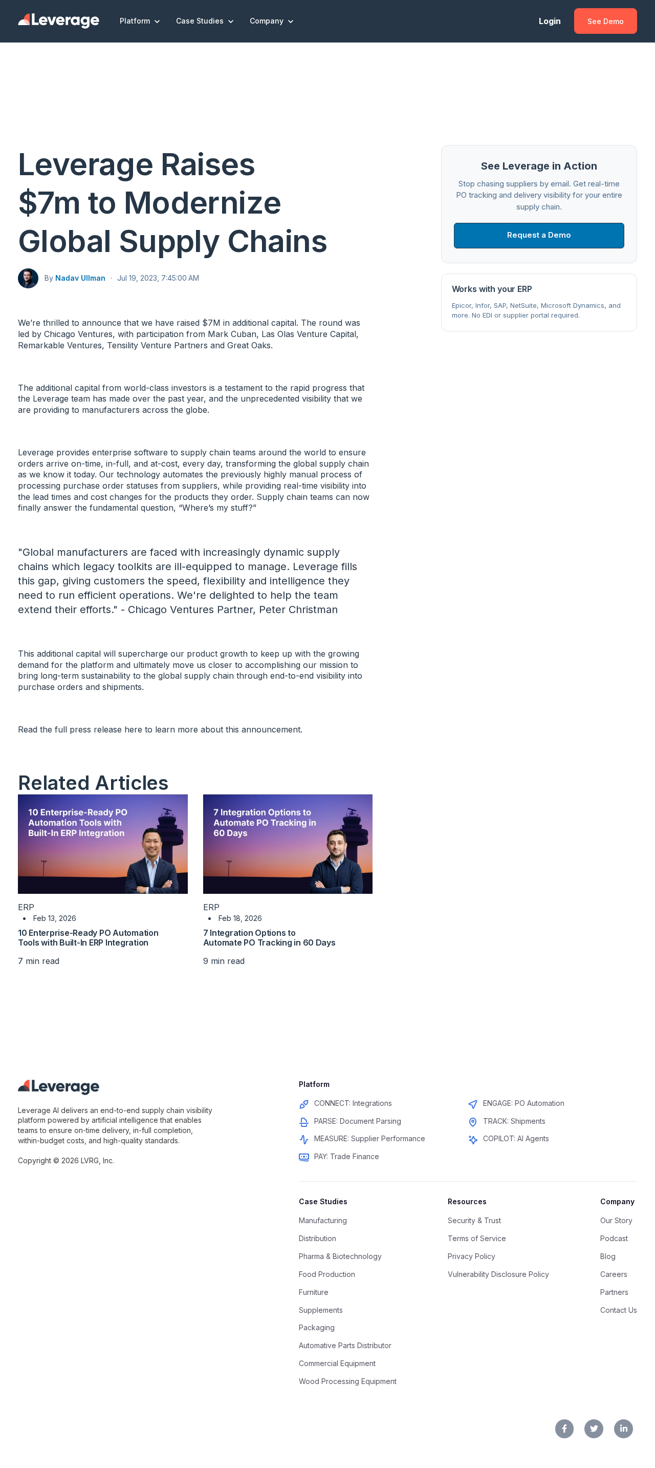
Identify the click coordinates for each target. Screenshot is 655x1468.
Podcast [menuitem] (614, 1238)
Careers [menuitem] (613, 1274)
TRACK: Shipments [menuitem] (514, 1121)
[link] (58, 20)
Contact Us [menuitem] (618, 1310)
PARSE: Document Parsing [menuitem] (357, 1121)
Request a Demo (539, 235)
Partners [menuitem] (614, 1292)
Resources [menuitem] (467, 1201)
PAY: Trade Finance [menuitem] (346, 1156)
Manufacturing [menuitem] (323, 1220)
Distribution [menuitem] (317, 1238)
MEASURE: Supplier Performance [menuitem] (369, 1138)
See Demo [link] (605, 21)
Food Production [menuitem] (327, 1274)
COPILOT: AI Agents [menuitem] (516, 1138)
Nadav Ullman (80, 278)
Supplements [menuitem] (321, 1310)
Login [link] (550, 21)
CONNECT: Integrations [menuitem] (353, 1103)
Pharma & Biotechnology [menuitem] (340, 1256)
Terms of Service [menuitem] (477, 1238)
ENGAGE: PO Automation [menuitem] (523, 1103)
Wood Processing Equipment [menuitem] (348, 1381)
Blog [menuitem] (608, 1256)
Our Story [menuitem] (616, 1220)
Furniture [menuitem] (314, 1292)
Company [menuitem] (617, 1201)
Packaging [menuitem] (317, 1327)
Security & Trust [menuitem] (474, 1220)
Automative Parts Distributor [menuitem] (345, 1345)
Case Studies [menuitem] (323, 1201)
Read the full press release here (80, 729)
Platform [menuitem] (314, 1084)
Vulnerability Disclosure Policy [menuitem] (498, 1274)
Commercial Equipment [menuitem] (337, 1363)
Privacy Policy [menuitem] (471, 1256)
